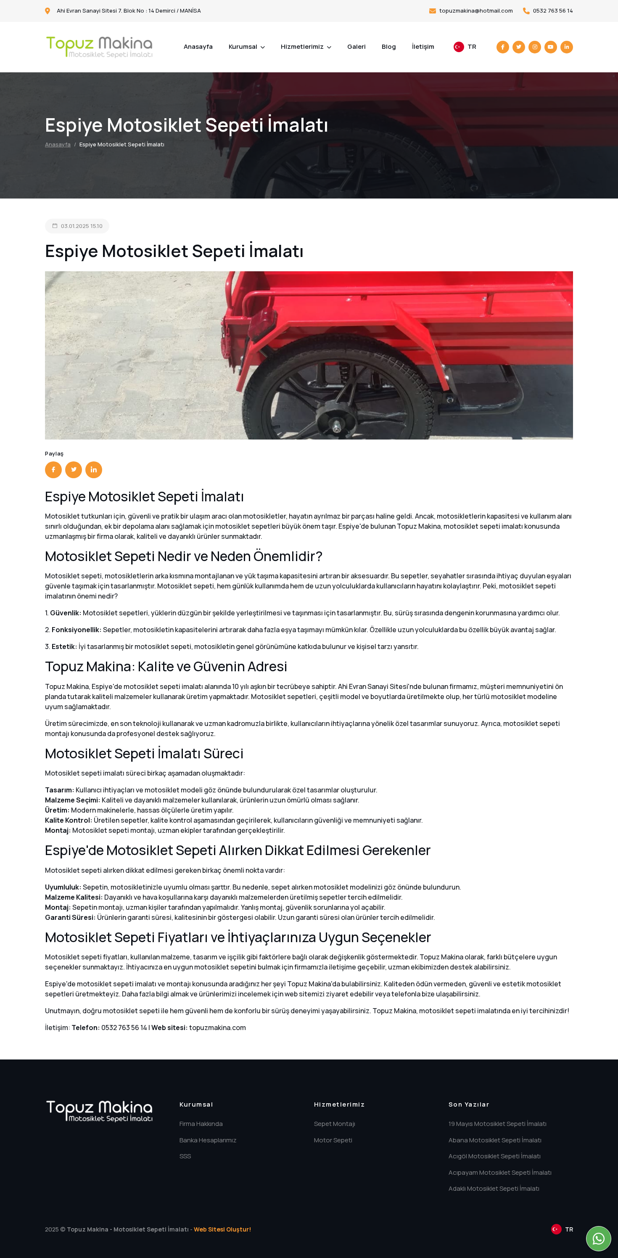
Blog (389, 46)
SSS (185, 1156)
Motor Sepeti (333, 1140)
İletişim (423, 46)
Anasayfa (198, 46)
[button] (465, 47)
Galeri (356, 46)
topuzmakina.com (217, 1027)
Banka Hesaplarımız (208, 1140)
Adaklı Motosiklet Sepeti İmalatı (494, 1188)
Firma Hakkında (201, 1123)
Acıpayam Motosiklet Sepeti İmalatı (500, 1172)
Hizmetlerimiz (303, 46)
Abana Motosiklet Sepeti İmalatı (495, 1140)
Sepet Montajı (334, 1123)
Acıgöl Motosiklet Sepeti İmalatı (495, 1156)
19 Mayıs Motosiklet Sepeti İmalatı (498, 1123)
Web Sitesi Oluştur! (222, 1229)
